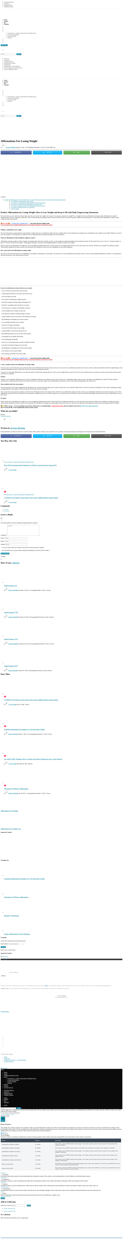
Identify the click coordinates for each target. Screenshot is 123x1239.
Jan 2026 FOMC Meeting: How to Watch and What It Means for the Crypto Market (33, 759)
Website (3, 544)
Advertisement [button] (4, 1187)
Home (5, 27)
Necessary (5, 1134)
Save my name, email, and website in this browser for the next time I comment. (23, 547)
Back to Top (4, 1068)
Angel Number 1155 (11, 639)
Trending (6, 24)
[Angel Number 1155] (63, 628)
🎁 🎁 (25, 223)
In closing (15, 209)
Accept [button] (12, 1114)
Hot (5, 22)
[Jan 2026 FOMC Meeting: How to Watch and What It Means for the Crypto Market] (63, 745)
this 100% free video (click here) (89, 406)
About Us (6, 3)
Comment (4, 535)
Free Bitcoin (7, 64)
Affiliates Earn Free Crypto (11, 30)
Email (3, 541)
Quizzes (6, 40)
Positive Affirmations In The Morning (17, 934)
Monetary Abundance (11, 916)
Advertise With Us (9, 2)
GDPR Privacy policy (10, 63)
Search (19, 54)
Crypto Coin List (8, 42)
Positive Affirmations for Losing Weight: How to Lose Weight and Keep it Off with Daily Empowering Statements (35, 199)
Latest (5, 19)
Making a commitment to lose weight (22, 201)
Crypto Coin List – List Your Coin (13, 67)
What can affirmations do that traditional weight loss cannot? (28, 203)
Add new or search (6, 1205)
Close (2, 1069)
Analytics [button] (3, 1182)
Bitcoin (6, 39)
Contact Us (7, 60)
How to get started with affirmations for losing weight (26, 204)
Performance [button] (4, 1177)
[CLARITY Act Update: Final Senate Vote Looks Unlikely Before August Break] (63, 481)
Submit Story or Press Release (12, 66)
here (46, 985)
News (5, 31)
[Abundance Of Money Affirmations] (63, 774)
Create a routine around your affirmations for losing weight (28, 206)
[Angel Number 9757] (63, 655)
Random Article (8, 5)
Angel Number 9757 (11, 666)
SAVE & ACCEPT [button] (6, 1196)
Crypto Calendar (11, 36)
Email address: (5, 944)
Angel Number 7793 (11, 612)
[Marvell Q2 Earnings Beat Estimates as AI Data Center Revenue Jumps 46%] (63, 452)
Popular (6, 21)
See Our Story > (5, 1011)
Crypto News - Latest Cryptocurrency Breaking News (19, 462)
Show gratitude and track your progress (22, 207)
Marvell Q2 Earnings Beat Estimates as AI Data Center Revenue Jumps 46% (30, 465)
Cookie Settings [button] (5, 1114)
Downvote (8, 416)
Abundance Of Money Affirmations (16, 789)
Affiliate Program (8, 6)
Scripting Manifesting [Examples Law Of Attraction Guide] (24, 729)
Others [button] (2, 1192)
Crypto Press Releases (13, 34)
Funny (5, 28)
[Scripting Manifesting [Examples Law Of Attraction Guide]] (63, 715)
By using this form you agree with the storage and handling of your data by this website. (26, 550)
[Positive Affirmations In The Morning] (63, 925)
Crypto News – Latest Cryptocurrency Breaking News (21, 33)
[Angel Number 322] (63, 574)
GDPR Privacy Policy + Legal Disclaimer (15, 1060)
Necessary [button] (3, 1132)
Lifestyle (9, 37)
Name (3, 538)
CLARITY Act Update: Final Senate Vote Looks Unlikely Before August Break (31, 498)
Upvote (3, 416)
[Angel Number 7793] (63, 601)
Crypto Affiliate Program (10, 69)
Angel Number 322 (10, 586)
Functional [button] (3, 1173)
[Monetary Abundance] (63, 906)
